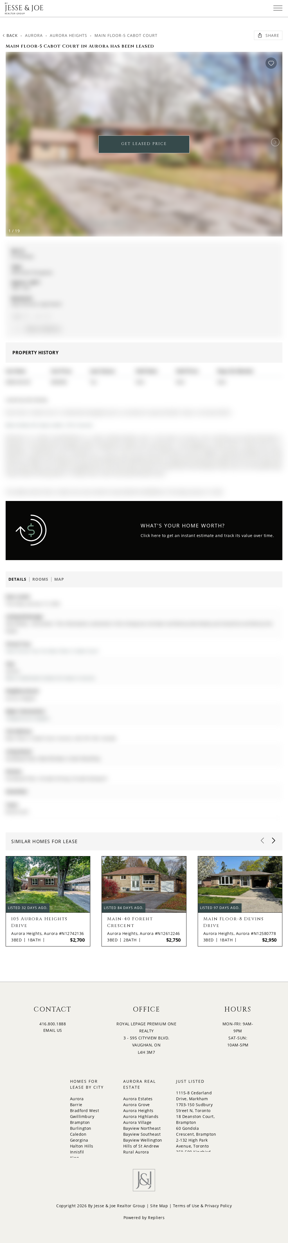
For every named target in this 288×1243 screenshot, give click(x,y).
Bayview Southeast (142, 1134)
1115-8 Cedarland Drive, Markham (194, 1095)
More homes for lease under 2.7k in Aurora (49, 425)
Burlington (80, 1128)
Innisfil (77, 1152)
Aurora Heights (68, 35)
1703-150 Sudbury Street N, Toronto (194, 1107)
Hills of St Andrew (141, 1146)
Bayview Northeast (142, 1128)
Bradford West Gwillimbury (84, 1113)
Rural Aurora (136, 1152)
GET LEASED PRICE (144, 143)
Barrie (76, 1104)
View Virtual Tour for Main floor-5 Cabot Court (52, 651)
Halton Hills (81, 1146)
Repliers (156, 1217)
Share (272, 35)
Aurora (34, 35)
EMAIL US (52, 1030)
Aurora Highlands (141, 1116)
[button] (275, 142)
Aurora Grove (136, 1104)
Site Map (159, 1205)
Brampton (80, 1122)
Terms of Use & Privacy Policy (202, 1205)
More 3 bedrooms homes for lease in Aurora (50, 678)
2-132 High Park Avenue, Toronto (192, 1143)
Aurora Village (137, 1122)
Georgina (79, 1140)
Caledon (78, 1134)
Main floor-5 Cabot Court (126, 35)
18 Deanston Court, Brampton (195, 1119)
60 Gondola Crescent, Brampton (196, 1131)
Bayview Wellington (142, 1140)
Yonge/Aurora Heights (28, 718)
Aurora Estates (138, 1098)
